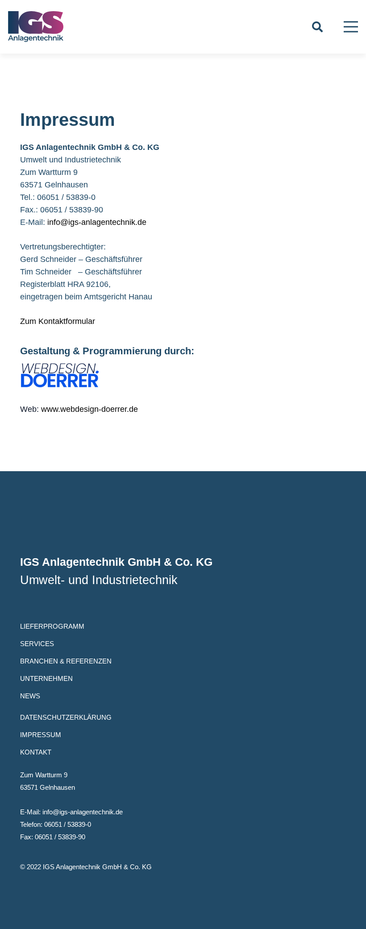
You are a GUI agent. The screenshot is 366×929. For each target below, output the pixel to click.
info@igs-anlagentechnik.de (96, 222)
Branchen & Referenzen (66, 661)
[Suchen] (317, 27)
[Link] (35, 26)
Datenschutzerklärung (66, 717)
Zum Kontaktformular (57, 321)
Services (37, 643)
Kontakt (35, 752)
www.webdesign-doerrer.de (89, 409)
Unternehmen (46, 678)
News (30, 696)
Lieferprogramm (52, 626)
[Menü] (351, 27)
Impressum (40, 734)
